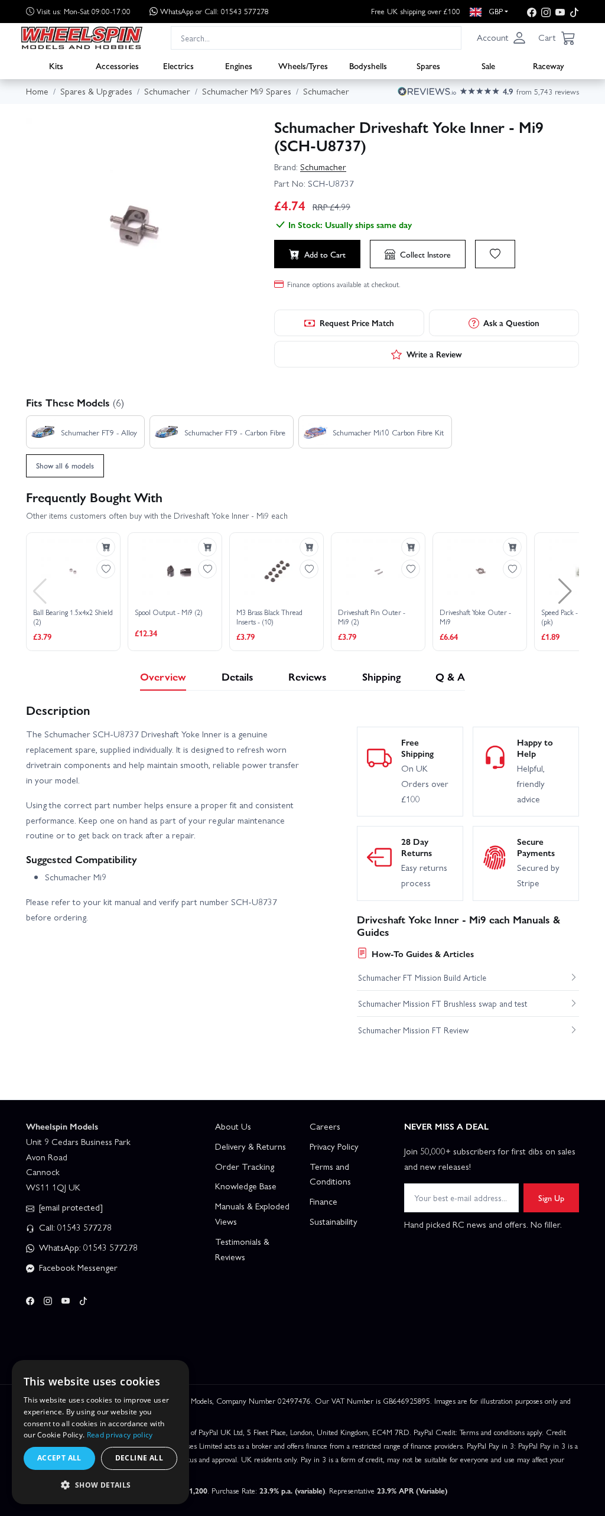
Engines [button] (238, 65)
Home (37, 90)
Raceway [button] (548, 65)
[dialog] (100, 1432)
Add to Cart (325, 254)
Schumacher (323, 166)
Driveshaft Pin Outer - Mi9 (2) (371, 617)
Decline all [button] (139, 1458)
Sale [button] (488, 65)
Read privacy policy (120, 1435)
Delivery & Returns (250, 1146)
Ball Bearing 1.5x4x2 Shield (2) (73, 617)
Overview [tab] (163, 676)
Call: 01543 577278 (74, 1227)
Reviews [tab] (307, 676)
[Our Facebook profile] (531, 11)
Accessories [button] (117, 65)
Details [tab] (237, 676)
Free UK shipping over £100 (415, 11)
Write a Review (434, 354)
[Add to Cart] (105, 547)
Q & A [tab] (450, 676)
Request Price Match (357, 322)
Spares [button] (428, 65)
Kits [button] (56, 65)
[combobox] (316, 37)
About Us (233, 1126)
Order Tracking (244, 1166)
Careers (325, 1126)
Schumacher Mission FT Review (413, 1030)
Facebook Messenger (77, 1267)
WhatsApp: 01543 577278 (87, 1247)
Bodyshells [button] (368, 65)
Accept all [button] (59, 1458)
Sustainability (333, 1221)
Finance (323, 1201)
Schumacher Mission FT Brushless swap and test (442, 1003)
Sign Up (551, 1197)
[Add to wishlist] (495, 254)
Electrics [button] (178, 65)
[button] (501, 37)
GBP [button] (494, 11)
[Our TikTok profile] (574, 11)
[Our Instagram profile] (546, 11)
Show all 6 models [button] (65, 465)
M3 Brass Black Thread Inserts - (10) (269, 617)
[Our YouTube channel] (560, 11)
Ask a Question (511, 322)
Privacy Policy (334, 1146)
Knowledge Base (246, 1185)
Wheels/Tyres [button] (303, 65)
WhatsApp (214, 11)
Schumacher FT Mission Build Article (422, 977)
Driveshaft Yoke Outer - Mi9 (475, 617)
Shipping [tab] (381, 676)
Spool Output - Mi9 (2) (169, 612)
